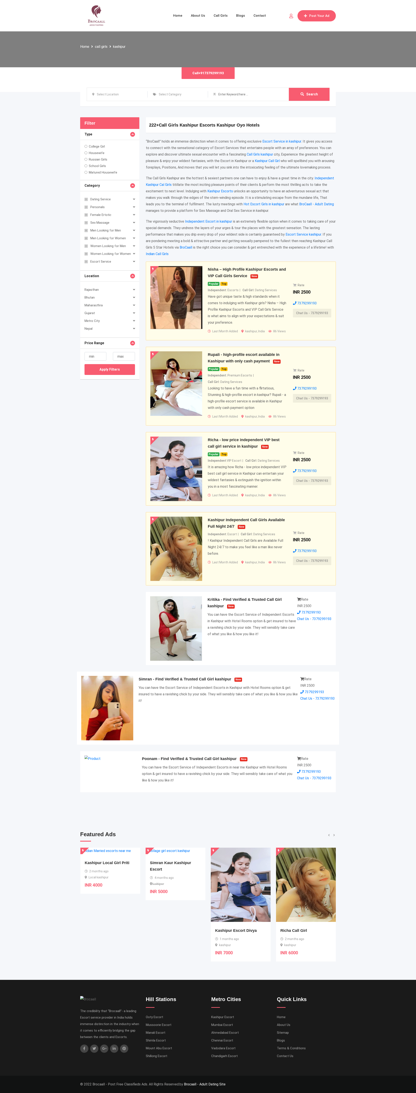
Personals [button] (97, 207)
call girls (101, 47)
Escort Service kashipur (303, 234)
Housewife (96, 153)
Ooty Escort (154, 1017)
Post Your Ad (319, 16)
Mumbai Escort (222, 1025)
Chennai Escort (222, 1040)
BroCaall (186, 247)
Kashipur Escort (222, 1017)
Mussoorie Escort (158, 1025)
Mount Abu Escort (159, 1048)
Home (177, 16)
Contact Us (285, 1056)
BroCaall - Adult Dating (316, 204)
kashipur (119, 47)
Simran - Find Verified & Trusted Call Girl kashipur (185, 679)
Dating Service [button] (100, 199)
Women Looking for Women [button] (110, 254)
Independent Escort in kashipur (208, 221)
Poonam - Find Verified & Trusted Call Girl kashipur (189, 759)
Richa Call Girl (228, 930)
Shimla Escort (156, 1040)
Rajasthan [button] (91, 290)
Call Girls (221, 16)
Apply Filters (109, 369)
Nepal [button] (88, 329)
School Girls (97, 166)
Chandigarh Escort (224, 1056)
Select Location (108, 94)
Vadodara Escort (223, 1048)
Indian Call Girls (157, 254)
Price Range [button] (94, 343)
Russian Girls (98, 159)
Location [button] (91, 276)
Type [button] (88, 134)
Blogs (240, 16)
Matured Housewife (103, 172)
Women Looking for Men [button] (108, 246)
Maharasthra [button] (93, 305)
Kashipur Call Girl (267, 161)
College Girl (97, 146)
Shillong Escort (156, 1056)
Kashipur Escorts (220, 191)
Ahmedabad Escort (225, 1033)
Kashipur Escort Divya (171, 930)
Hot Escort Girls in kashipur (264, 204)
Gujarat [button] (89, 313)
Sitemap (283, 1033)
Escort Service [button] (100, 262)
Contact (260, 16)
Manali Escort (155, 1033)
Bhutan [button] (89, 297)
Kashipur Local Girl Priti (303, 863)
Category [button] (92, 185)
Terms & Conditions (291, 1048)
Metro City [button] (92, 321)
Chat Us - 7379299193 (312, 313)
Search (312, 94)
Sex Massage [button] (99, 223)
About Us (198, 16)
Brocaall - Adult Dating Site (205, 1084)
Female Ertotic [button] (100, 215)
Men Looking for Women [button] (108, 238)
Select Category (170, 94)
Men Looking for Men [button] (105, 230)
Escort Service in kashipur (281, 141)
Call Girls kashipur (260, 154)
